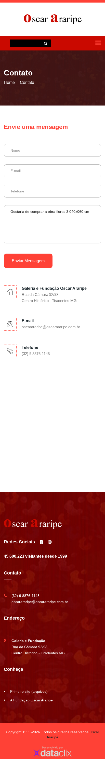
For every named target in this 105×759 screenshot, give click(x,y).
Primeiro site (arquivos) (29, 691)
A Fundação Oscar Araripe (31, 700)
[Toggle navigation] (98, 43)
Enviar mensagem (28, 261)
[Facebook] (41, 542)
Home (9, 82)
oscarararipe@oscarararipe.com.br (51, 327)
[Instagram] (50, 542)
